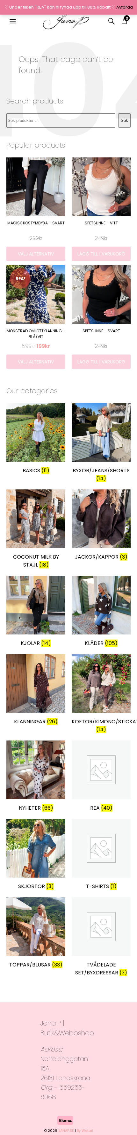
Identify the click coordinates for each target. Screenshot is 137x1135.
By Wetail (85, 1130)
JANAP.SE (66, 1130)
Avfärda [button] (124, 7)
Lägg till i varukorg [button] (101, 254)
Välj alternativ (36, 254)
